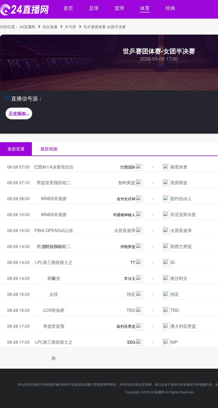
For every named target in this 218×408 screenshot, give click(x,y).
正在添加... (19, 113)
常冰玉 (129, 278)
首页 (68, 7)
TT (133, 262)
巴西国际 (127, 167)
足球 (94, 7)
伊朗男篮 (127, 246)
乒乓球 (70, 26)
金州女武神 (126, 198)
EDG (131, 342)
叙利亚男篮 (126, 326)
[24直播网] (24, 9)
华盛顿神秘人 (124, 214)
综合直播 (50, 26)
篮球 (119, 7)
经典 (170, 7)
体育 (145, 7)
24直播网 (27, 26)
